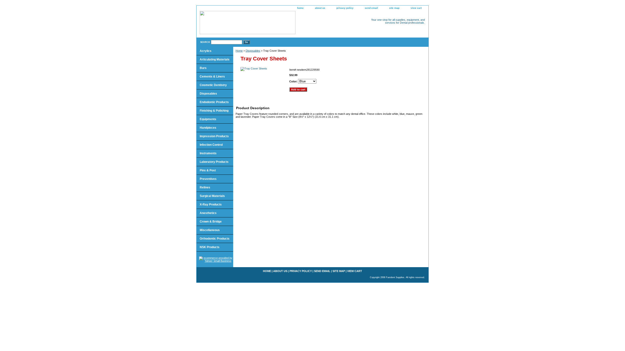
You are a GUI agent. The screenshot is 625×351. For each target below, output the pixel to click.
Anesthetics (208, 213)
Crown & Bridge (211, 221)
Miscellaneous (210, 230)
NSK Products (209, 247)
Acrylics (205, 51)
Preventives (208, 179)
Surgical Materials (212, 196)
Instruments (208, 153)
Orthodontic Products (214, 238)
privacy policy (345, 8)
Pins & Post (208, 170)
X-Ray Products (211, 204)
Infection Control (211, 144)
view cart (416, 8)
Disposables (253, 50)
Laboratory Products (214, 162)
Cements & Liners (212, 76)
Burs (203, 68)
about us (320, 8)
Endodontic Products (214, 102)
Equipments (208, 119)
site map (394, 8)
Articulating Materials (214, 59)
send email (371, 8)
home (300, 8)
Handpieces (208, 127)
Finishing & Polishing (214, 110)
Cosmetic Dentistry (213, 85)
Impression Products (214, 136)
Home (239, 50)
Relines (205, 187)
